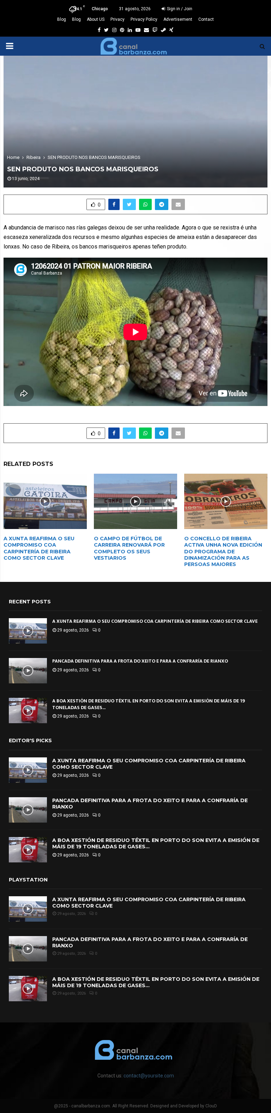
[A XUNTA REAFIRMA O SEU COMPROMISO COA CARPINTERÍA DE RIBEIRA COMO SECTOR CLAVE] (28, 631)
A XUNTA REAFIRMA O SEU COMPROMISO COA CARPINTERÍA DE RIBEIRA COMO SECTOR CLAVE (39, 548)
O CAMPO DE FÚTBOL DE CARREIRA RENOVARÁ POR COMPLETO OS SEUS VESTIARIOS (129, 548)
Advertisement (177, 19)
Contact (206, 19)
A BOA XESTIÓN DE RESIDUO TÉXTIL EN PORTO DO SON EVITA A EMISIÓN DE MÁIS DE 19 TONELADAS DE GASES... (148, 704)
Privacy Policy (144, 19)
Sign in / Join (179, 8)
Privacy (117, 19)
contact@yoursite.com (149, 1075)
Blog (61, 19)
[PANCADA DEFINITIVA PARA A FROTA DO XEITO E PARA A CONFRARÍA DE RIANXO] (28, 670)
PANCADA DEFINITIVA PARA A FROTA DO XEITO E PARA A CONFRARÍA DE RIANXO (140, 661)
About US (95, 19)
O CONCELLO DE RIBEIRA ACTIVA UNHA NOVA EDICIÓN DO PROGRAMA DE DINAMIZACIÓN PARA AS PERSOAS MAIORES (223, 551)
